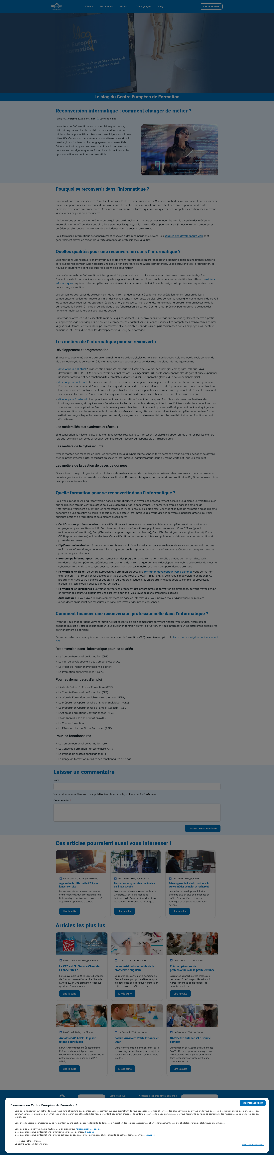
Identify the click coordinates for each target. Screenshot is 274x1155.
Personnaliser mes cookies (88, 1129)
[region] (136, 1125)
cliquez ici (89, 1132)
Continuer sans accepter (253, 1144)
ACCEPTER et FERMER (253, 1103)
